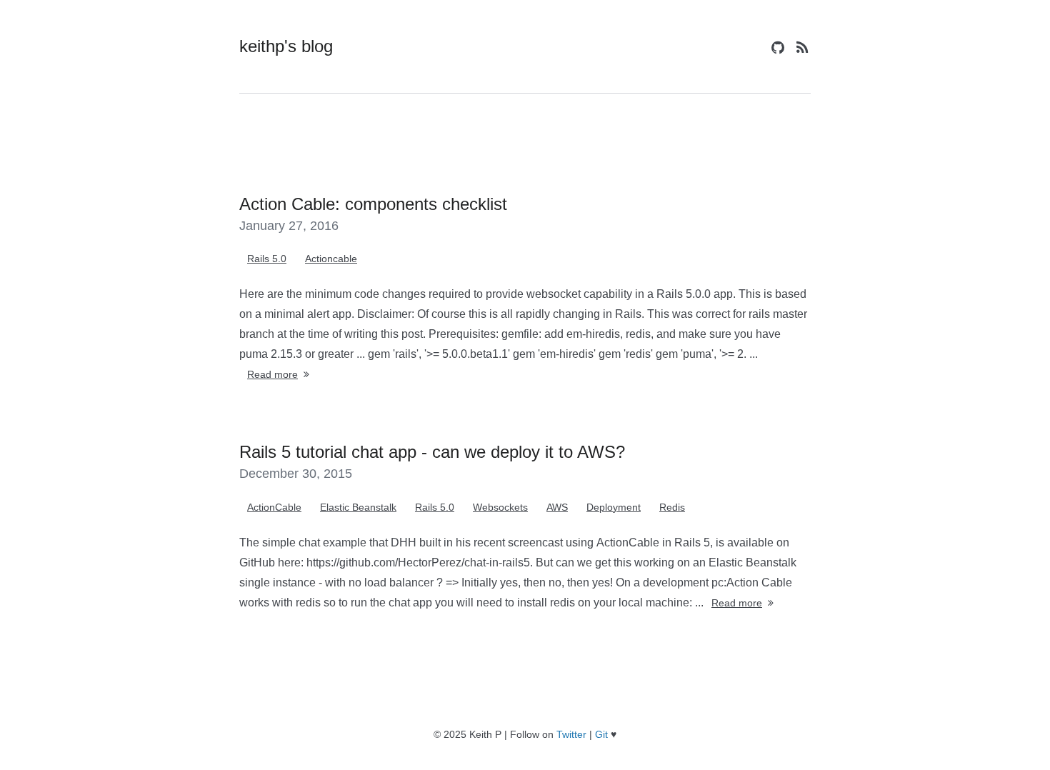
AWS (557, 507)
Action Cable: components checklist (373, 204)
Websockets (500, 507)
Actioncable (331, 258)
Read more (272, 374)
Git (601, 734)
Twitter (571, 734)
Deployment (613, 507)
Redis (672, 507)
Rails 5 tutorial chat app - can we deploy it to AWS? (432, 451)
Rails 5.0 (266, 258)
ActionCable (274, 507)
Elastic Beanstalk (358, 507)
